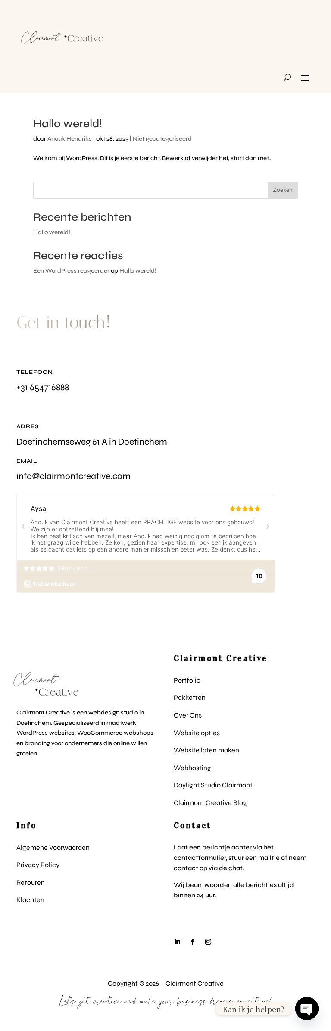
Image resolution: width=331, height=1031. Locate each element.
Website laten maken (206, 750)
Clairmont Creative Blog (210, 803)
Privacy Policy (37, 865)
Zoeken (283, 190)
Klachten (30, 900)
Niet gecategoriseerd (162, 138)
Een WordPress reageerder (71, 270)
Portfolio (187, 680)
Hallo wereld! (67, 123)
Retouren (30, 882)
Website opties (197, 733)
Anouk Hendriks (69, 138)
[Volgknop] (177, 942)
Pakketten (190, 697)
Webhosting (192, 768)
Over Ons (188, 715)
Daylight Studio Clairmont (213, 785)
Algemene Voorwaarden (53, 847)
